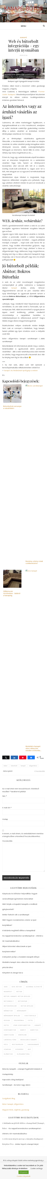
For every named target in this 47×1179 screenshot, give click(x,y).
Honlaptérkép (7, 1074)
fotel (30, 1020)
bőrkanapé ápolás (12, 1015)
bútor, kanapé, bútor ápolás (17, 996)
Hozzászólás (7, 841)
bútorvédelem (10, 1006)
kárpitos (34, 1030)
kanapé (23, 38)
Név (4, 796)
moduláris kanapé (29, 1040)
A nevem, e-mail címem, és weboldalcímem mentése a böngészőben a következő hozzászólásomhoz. (22, 835)
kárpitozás (9, 1035)
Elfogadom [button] (23, 1172)
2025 (6, 987)
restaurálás (17, 1044)
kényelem (22, 1035)
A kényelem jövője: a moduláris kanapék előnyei (20, 957)
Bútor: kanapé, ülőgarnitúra (12, 1104)
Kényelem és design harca (12, 972)
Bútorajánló (8, 771)
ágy (29, 1049)
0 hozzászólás (39, 771)
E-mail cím (7, 807)
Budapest (8, 991)
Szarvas (7, 1049)
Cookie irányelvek (23, 1176)
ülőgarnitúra (33, 766)
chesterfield (30, 1015)
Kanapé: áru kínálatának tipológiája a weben (21, 370)
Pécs (6, 1044)
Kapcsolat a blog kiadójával (12, 1079)
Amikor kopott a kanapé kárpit (27, 1144)
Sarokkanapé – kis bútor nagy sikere (16, 1085)
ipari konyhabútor (21, 1025)
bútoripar (22, 1001)
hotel (6, 1025)
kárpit (23, 1030)
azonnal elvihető (34, 987)
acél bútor (17, 987)
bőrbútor (8, 1011)
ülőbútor (8, 1054)
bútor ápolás (27, 1006)
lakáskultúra (10, 1040)
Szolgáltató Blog (8, 1098)
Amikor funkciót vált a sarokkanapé (15, 914)
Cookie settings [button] (36, 1168)
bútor (5, 766)
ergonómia (19, 1020)
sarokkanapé (33, 1044)
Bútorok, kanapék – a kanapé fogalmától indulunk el (22, 1069)
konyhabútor (10, 1030)
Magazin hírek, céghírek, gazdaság (15, 1110)
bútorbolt (14, 766)
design (7, 1020)
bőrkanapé (21, 1011)
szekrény (19, 1049)
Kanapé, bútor (23, 8)
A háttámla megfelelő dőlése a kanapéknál (18, 930)
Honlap (5, 819)
